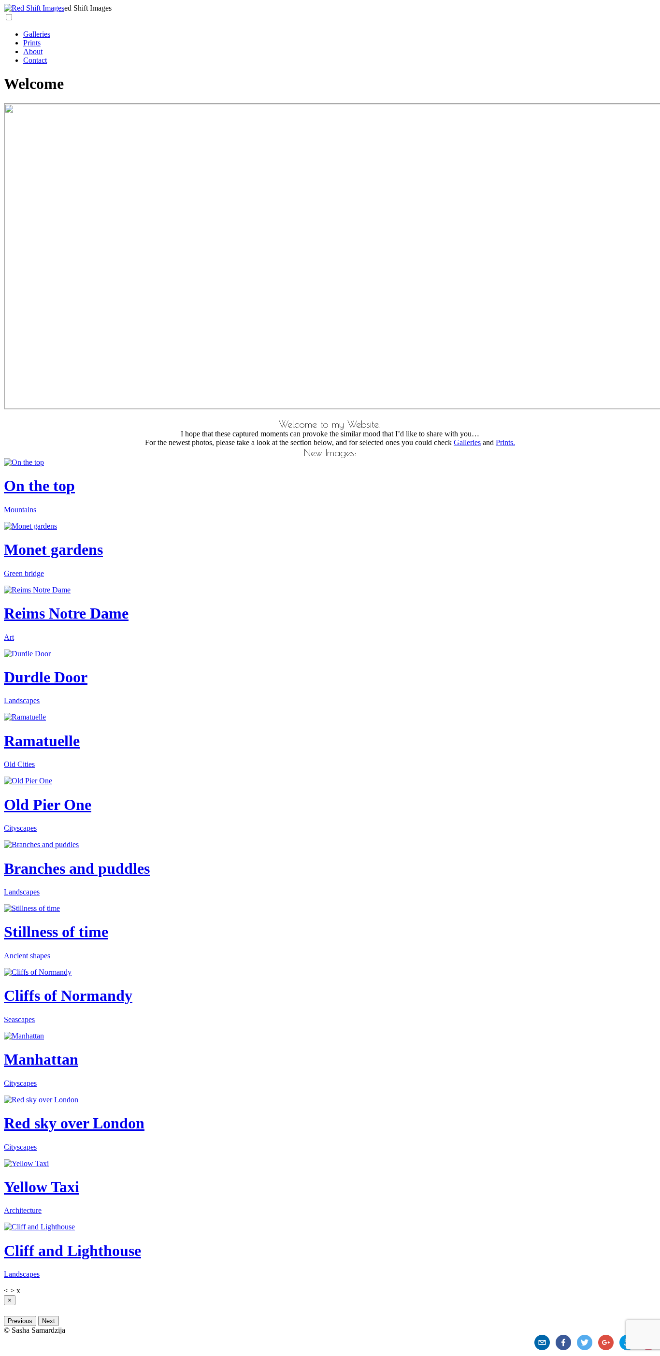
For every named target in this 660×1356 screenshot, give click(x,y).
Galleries (36, 34)
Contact (35, 60)
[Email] (542, 1342)
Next (48, 1321)
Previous (20, 1321)
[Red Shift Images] (34, 8)
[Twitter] (584, 1342)
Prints (32, 43)
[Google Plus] (606, 1342)
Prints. (505, 442)
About (33, 51)
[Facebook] (563, 1342)
